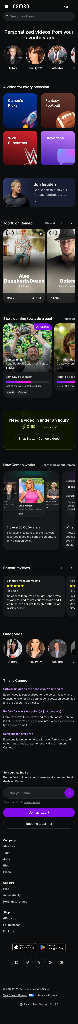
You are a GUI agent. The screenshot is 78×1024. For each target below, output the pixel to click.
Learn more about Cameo (58, 465)
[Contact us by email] (61, 962)
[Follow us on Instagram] (16, 962)
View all (50, 223)
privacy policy (32, 802)
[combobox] (42, 16)
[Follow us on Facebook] (50, 962)
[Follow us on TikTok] (28, 962)
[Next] (71, 223)
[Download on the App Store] (24, 947)
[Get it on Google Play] (52, 947)
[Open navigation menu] (6, 6)
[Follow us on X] (39, 962)
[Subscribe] (69, 793)
